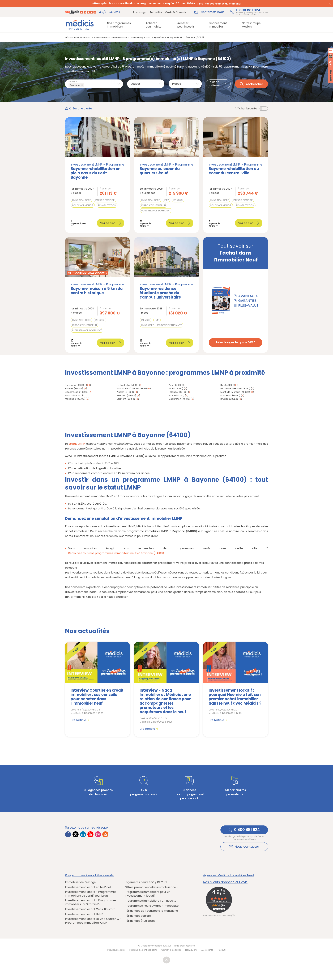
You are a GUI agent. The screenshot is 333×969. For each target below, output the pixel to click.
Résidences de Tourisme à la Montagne (151, 911)
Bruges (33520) (229, 399)
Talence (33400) (178, 392)
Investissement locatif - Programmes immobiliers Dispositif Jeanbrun (90, 894)
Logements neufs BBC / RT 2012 (146, 882)
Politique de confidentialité (143, 949)
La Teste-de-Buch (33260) (235, 388)
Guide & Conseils (175, 12)
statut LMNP (77, 444)
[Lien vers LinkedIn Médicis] (83, 834)
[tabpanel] (97, 689)
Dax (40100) (227, 385)
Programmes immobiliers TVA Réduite (150, 901)
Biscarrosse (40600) (76, 392)
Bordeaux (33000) (75, 385)
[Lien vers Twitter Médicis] (75, 834)
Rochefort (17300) (230, 395)
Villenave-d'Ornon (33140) (132, 388)
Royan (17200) (176, 395)
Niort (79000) (176, 388)
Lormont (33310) (126, 399)
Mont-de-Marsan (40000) (235, 392)
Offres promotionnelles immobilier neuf (151, 887)
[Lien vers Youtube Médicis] (90, 834)
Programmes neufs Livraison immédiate (152, 906)
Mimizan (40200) (126, 395)
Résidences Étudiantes (140, 921)
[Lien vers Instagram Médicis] (98, 834)
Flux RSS (221, 949)
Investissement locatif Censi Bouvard (90, 909)
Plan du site (191, 949)
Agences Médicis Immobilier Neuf (228, 875)
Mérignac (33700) (75, 399)
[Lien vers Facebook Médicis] (68, 834)
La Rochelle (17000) (127, 385)
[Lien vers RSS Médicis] (105, 834)
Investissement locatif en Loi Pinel (88, 887)
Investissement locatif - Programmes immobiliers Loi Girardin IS (90, 902)
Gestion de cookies (171, 949)
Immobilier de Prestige (80, 882)
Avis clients (207, 949)
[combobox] (94, 83)
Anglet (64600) (125, 392)
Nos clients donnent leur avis (225, 882)
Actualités (156, 12)
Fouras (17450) (73, 395)
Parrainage (139, 12)
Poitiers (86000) (74, 388)
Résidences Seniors (138, 916)
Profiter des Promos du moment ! (220, 3)
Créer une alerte (80, 108)
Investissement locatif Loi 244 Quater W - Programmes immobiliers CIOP (93, 921)
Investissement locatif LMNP (84, 914)
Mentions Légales (116, 949)
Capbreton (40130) (179, 399)
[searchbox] (85, 85)
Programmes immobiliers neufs (89, 875)
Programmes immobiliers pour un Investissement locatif (147, 894)
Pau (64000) (176, 385)
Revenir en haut (166, 960)
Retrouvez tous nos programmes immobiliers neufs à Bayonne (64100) (116, 553)
